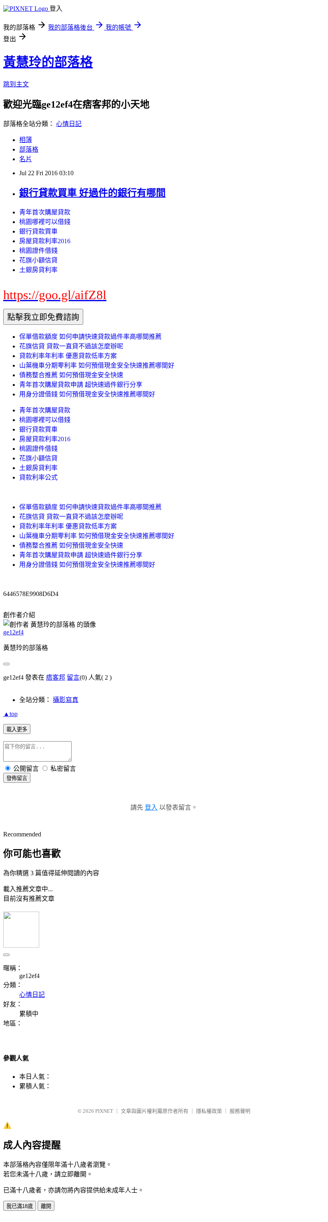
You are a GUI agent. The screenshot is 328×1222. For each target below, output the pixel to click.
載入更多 (16, 729)
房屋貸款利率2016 (44, 241)
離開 (46, 1206)
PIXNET (104, 1111)
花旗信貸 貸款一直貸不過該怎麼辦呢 (71, 346)
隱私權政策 (209, 1111)
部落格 (28, 149)
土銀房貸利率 (38, 269)
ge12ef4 (13, 632)
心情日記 (69, 123)
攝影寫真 (65, 699)
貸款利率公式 (38, 477)
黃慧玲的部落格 (48, 62)
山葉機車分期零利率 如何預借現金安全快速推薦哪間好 (96, 365)
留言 (73, 677)
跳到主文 (16, 84)
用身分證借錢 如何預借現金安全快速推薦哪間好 (87, 394)
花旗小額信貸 (38, 260)
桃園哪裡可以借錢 (44, 221)
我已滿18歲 (19, 1206)
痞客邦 (55, 677)
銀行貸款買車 (38, 231)
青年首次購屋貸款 (44, 212)
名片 (25, 159)
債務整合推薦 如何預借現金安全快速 (71, 375)
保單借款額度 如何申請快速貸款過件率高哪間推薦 (90, 336)
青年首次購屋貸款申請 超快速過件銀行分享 (80, 384)
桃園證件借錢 (38, 250)
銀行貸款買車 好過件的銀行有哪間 (92, 193)
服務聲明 (240, 1111)
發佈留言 (16, 778)
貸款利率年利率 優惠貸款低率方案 (68, 355)
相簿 (25, 139)
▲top (10, 713)
